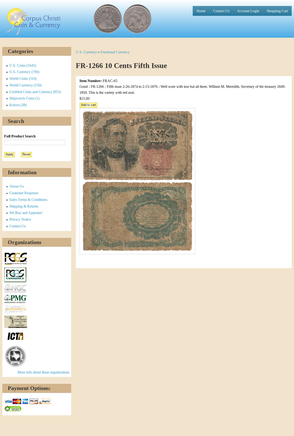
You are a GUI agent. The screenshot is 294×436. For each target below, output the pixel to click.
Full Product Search (20, 136)
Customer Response (23, 193)
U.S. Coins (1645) (22, 65)
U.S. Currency (86, 52)
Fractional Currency (115, 52)
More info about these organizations (43, 372)
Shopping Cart (277, 11)
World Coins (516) (23, 78)
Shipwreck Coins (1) (24, 98)
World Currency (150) (25, 85)
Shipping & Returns (23, 206)
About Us (16, 186)
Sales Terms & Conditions (28, 200)
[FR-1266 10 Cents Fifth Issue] (137, 253)
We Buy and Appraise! (25, 213)
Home (201, 11)
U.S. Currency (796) (24, 72)
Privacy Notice (20, 219)
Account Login (248, 11)
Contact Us (221, 11)
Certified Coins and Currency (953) (35, 92)
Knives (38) (18, 105)
